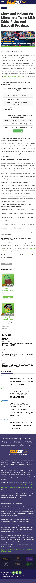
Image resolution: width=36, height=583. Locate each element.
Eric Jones (10, 51)
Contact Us (11, 574)
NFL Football (6, 341)
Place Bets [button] (17, 131)
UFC (3, 352)
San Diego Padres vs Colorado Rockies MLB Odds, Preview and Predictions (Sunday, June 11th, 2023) (22, 410)
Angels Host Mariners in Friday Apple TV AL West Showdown (21, 425)
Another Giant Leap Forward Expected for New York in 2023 (17, 344)
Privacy (22, 574)
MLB (3, 363)
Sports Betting (18, 576)
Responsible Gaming (8, 576)
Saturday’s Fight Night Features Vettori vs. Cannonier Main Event (17, 355)
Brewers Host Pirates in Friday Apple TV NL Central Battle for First (17, 366)
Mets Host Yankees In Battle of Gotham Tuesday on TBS (20, 394)
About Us (5, 574)
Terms (17, 574)
